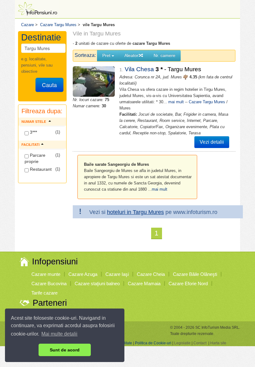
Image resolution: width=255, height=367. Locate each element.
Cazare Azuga (82, 274)
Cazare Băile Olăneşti (195, 274)
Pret (107, 55)
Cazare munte (45, 274)
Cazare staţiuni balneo (97, 283)
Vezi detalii (212, 142)
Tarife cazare (44, 292)
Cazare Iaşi (117, 274)
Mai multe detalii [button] (59, 334)
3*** (33, 132)
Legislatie (182, 343)
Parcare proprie (35, 158)
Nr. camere (164, 55)
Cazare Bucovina (49, 283)
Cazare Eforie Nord (188, 283)
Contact (199, 343)
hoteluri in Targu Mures (135, 212)
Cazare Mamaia (144, 283)
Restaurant (40, 169)
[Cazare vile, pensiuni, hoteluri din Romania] (37, 8)
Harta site (218, 343)
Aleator (131, 55)
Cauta (49, 85)
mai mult (176, 102)
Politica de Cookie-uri (153, 343)
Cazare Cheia (151, 274)
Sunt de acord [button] (65, 349)
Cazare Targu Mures (207, 102)
